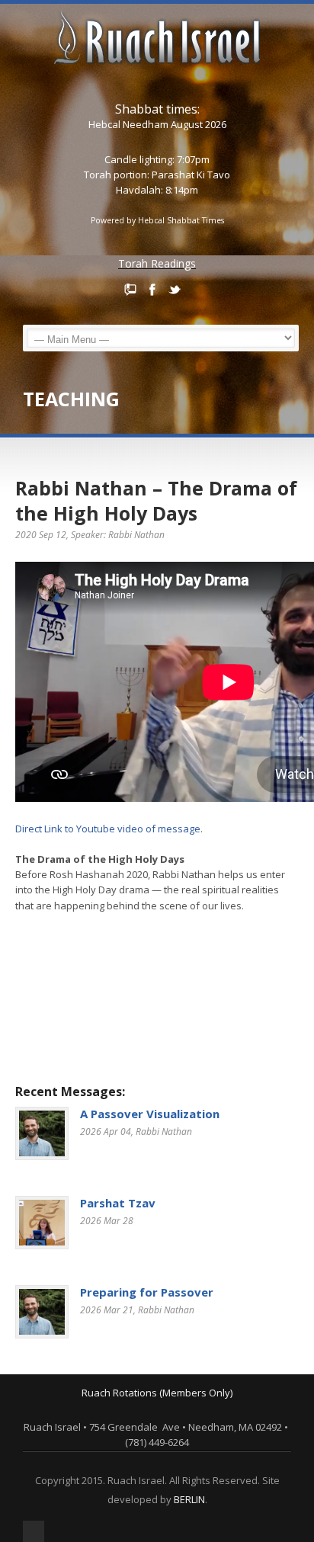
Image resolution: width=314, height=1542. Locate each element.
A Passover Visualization (149, 1113)
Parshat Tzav (117, 1202)
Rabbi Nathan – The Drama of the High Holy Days (156, 500)
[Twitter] (174, 290)
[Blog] (130, 290)
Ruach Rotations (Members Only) (157, 1392)
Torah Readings (157, 263)
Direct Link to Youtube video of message (107, 828)
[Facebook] (152, 290)
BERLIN (189, 1499)
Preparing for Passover (146, 1292)
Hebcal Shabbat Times (181, 220)
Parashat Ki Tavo (191, 174)
